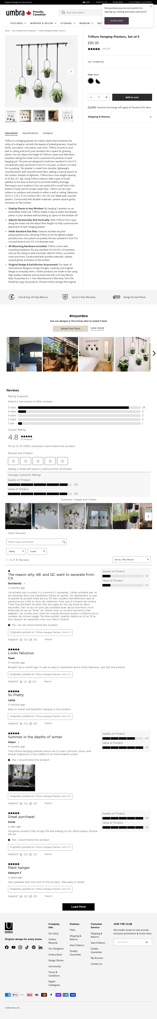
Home (7, 30)
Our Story (53, 933)
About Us (102, 2)
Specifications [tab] (30, 133)
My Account (97, 957)
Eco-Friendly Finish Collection (24, 30)
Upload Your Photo (70, 329)
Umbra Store (55, 954)
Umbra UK (15, 1008)
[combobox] (89, 12)
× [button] (151, 6)
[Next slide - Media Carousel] (154, 353)
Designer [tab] (48, 133)
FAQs (72, 929)
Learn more (116, 20)
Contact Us (96, 963)
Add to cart (132, 97)
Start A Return (77, 945)
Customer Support (140, 2)
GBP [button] (88, 2)
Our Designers (56, 948)
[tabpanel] (41, 211)
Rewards (118, 2)
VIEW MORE (97, 328)
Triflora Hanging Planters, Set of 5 (52, 30)
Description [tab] (11, 133)
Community (54, 966)
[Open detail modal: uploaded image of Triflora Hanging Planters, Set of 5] (24, 354)
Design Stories (55, 960)
